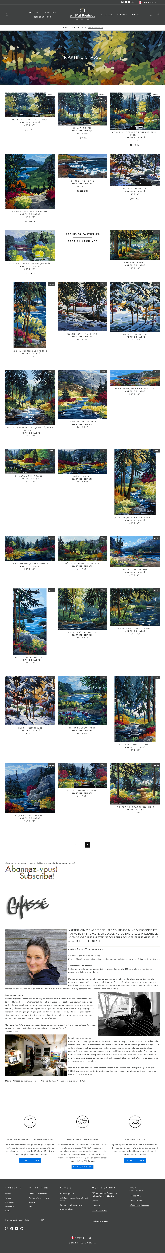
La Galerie (107, 15)
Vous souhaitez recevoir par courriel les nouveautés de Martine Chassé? (40, 863)
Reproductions (42, 17)
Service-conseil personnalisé (71, 1205)
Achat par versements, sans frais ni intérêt (74, 1199)
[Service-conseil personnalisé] (82, 1122)
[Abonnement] (82, 872)
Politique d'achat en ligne (39, 1198)
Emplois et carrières (100, 1221)
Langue (135, 15)
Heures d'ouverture (99, 1210)
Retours (32, 1202)
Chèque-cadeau (66, 1209)
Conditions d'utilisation (38, 1193)
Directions (96, 1205)
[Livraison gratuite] (135, 1122)
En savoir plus (30, 1160)
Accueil (8, 1193)
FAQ (30, 1206)
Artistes (33, 12)
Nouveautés (49, 12)
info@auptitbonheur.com (139, 1205)
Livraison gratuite (67, 1193)
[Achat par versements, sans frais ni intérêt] (30, 1122)
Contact (122, 15)
